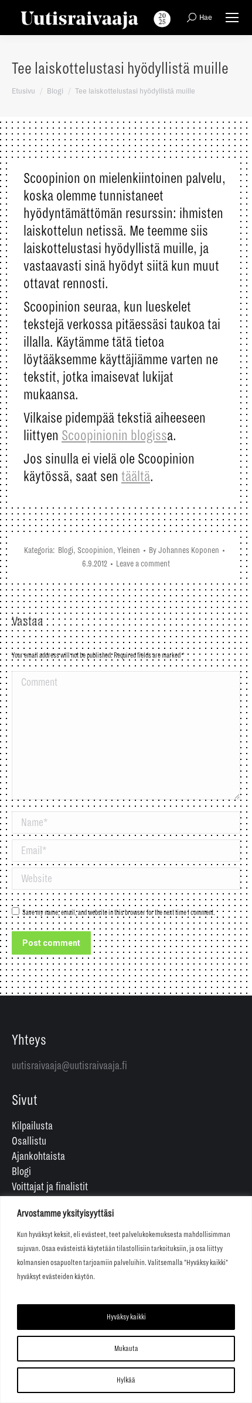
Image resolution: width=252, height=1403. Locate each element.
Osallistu (29, 1141)
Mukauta (126, 1349)
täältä (135, 476)
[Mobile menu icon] (232, 17)
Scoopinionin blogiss (114, 435)
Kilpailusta (32, 1126)
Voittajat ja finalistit (50, 1187)
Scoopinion (95, 550)
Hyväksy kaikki (126, 1317)
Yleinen (128, 550)
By (184, 550)
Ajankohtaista (38, 1156)
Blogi (65, 550)
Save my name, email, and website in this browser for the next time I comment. (118, 913)
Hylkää (126, 1380)
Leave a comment (143, 563)
